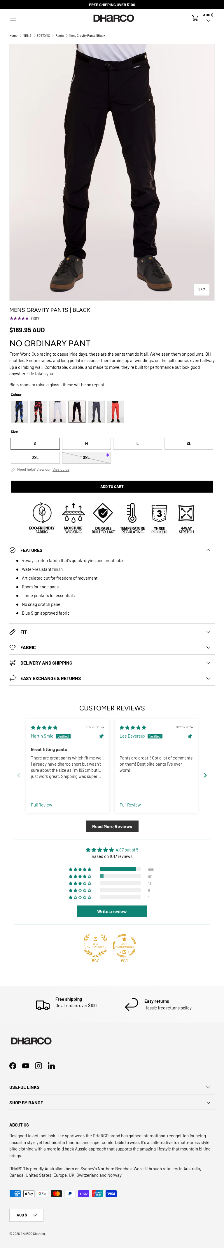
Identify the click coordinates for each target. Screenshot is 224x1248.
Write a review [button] (112, 911)
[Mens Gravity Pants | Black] (77, 412)
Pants (59, 35)
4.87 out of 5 (127, 849)
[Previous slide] (18, 775)
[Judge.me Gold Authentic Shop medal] (95, 945)
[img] (44, 727)
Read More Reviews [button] (112, 826)
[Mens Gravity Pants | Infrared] (38, 412)
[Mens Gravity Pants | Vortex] (19, 412)
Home (13, 35)
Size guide (60, 469)
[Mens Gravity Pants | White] (57, 412)
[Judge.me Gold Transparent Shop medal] (124, 945)
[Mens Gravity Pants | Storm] (96, 412)
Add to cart (112, 486)
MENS (27, 35)
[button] (195, 18)
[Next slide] (205, 775)
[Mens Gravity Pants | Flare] (115, 412)
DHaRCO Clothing (32, 1233)
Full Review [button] (41, 804)
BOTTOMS (43, 35)
